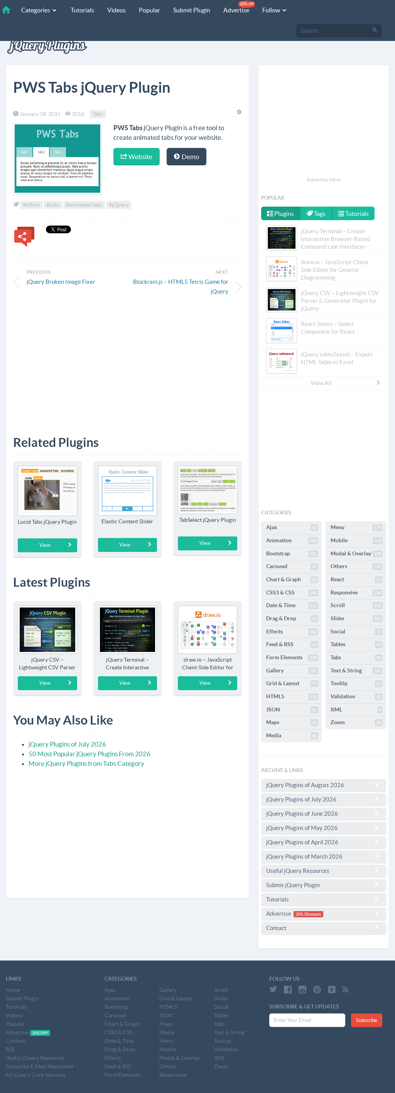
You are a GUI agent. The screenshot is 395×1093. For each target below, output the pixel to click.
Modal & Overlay (356, 553)
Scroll (356, 605)
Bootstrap (291, 553)
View (45, 545)
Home (13, 990)
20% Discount (308, 914)
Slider (356, 618)
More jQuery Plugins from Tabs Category (86, 763)
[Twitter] (273, 989)
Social (356, 631)
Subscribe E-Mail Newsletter (40, 1066)
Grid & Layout (291, 683)
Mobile (356, 540)
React (356, 579)
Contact (276, 928)
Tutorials (82, 10)
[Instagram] (302, 989)
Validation (356, 696)
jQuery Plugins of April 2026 (302, 842)
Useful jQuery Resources (297, 870)
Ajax (291, 527)
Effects (291, 631)
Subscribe (366, 1020)
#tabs (52, 205)
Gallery (291, 670)
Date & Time (291, 605)
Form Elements (291, 657)
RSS (10, 1049)
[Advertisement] (127, 364)
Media (291, 735)
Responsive (356, 592)
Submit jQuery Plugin (293, 885)
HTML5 (291, 696)
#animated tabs (84, 205)
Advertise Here (324, 180)
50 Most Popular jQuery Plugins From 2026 (89, 753)
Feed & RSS (291, 644)
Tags (319, 213)
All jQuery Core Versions (36, 1075)
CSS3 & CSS (291, 592)
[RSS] (346, 989)
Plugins (283, 213)
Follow (271, 10)
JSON (291, 709)
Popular (149, 10)
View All (321, 383)
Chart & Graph (291, 579)
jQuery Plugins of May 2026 (302, 828)
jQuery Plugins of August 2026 (305, 785)
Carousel (291, 566)
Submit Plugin (191, 10)
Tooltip (356, 683)
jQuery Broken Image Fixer (61, 281)
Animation (291, 540)
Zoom (356, 722)
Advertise (238, 8)
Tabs (98, 114)
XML (356, 709)
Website (139, 156)
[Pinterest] (317, 989)
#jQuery (118, 205)
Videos (116, 10)
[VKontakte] (332, 989)
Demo (190, 156)
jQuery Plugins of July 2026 (67, 744)
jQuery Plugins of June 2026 (302, 813)
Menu (356, 527)
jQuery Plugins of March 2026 (304, 856)
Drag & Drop (291, 618)
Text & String (356, 670)
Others (356, 566)
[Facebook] (288, 989)
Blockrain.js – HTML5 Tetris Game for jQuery (180, 286)
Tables (356, 644)
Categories (36, 10)
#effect (31, 205)
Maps (291, 722)
